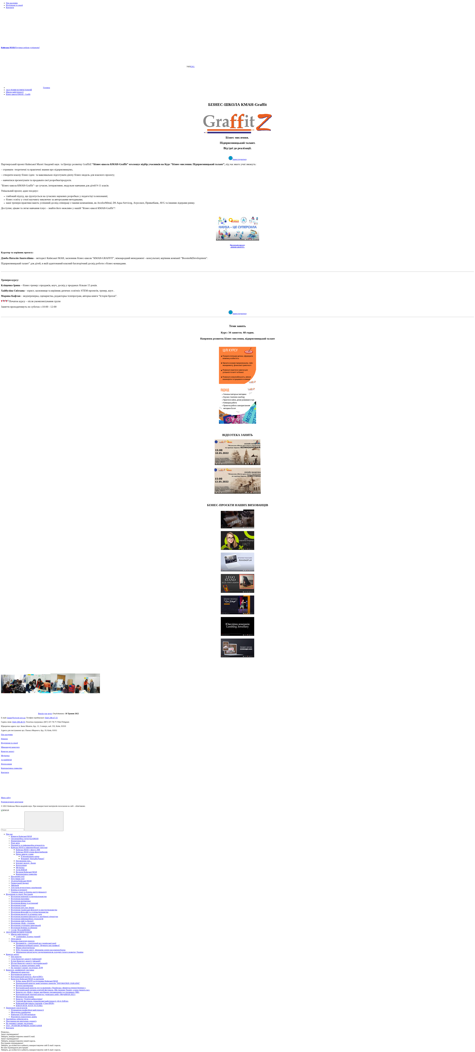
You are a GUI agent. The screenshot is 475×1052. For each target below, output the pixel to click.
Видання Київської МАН (26, 872)
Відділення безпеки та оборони (24, 928)
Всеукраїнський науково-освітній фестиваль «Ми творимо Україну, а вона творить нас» (53, 990)
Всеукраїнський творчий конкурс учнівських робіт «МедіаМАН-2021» (46, 994)
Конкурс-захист (7, 751)
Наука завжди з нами (25, 854)
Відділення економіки (20, 899)
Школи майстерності (19, 934)
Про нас (9, 834)
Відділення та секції (14, 5)
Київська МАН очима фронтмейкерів (32, 852)
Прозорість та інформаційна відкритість (28, 845)
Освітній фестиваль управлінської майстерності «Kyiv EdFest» (42, 1001)
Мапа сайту (6, 798)
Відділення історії (18, 905)
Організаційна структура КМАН (24, 839)
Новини (4, 739)
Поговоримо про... (24, 861)
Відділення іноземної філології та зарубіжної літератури (34, 916)
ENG (192, 67)
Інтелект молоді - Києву (26, 863)
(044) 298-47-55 (51, 718)
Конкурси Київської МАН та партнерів (27, 979)
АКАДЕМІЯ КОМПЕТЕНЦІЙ (19, 932)
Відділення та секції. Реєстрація (19, 894)
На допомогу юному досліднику (19, 1023)
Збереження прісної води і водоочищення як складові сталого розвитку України (49, 952)
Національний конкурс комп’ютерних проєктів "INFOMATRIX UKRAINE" (48, 983)
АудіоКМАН (6, 760)
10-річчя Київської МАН (21, 881)
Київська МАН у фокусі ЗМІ (28, 850)
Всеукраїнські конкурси (21, 974)
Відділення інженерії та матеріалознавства (29, 896)
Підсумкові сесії (17, 879)
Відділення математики (21, 901)
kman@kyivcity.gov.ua (16, 718)
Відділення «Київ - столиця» (23, 923)
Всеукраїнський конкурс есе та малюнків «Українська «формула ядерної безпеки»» (51, 988)
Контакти (10, 7)
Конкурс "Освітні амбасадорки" (29, 999)
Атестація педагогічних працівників (26, 888)
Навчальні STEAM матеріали (23, 1014)
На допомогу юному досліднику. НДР (27, 968)
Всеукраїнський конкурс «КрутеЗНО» (27, 977)
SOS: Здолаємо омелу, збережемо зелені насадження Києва (40, 950)
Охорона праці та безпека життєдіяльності (29, 892)
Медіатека (5, 756)
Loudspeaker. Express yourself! (28, 936)
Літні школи (16, 939)
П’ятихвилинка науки (30, 856)
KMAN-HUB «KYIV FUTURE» (29, 1006)
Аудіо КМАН (21, 870)
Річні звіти (15, 843)
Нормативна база (18, 841)
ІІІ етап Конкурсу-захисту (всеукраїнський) (29, 963)
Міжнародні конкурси (10, 747)
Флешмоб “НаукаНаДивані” (32, 859)
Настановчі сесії (17, 876)
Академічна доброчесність (17, 1019)
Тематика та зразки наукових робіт (25, 965)
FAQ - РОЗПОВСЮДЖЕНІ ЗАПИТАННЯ (24, 1026)
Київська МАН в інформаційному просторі (29, 847)
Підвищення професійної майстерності (27, 1010)
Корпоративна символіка (11, 768)
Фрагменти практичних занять (24, 1017)
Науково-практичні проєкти (23, 941)
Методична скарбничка (21, 1012)
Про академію (12, 3)
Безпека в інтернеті (19, 890)
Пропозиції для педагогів (16, 1008)
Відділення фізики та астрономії (24, 903)
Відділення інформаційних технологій (27, 919)
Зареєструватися (239, 159)
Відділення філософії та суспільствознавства (29, 912)
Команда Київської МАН (21, 836)
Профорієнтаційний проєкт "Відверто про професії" (38, 945)
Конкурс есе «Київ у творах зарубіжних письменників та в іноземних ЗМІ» (47, 992)
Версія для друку (45, 714)
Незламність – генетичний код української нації (36, 943)
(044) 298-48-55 (18, 722)
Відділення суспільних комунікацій (26, 925)
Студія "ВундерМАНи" (21, 930)
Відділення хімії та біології (22, 921)
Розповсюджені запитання (12, 802)
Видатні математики (24, 985)
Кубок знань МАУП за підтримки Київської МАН (37, 981)
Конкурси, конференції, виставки (20, 970)
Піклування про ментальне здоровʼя (21, 1021)
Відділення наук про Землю (22, 908)
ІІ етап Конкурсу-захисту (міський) (25, 961)
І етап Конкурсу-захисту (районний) (26, 959)
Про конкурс (16, 957)
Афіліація (15, 885)
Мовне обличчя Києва (25, 948)
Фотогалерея (6, 764)
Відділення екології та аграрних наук (26, 914)
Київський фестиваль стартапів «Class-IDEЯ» (35, 1003)
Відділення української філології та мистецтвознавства (34, 910)
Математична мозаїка (25, 997)
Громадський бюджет (20, 883)
